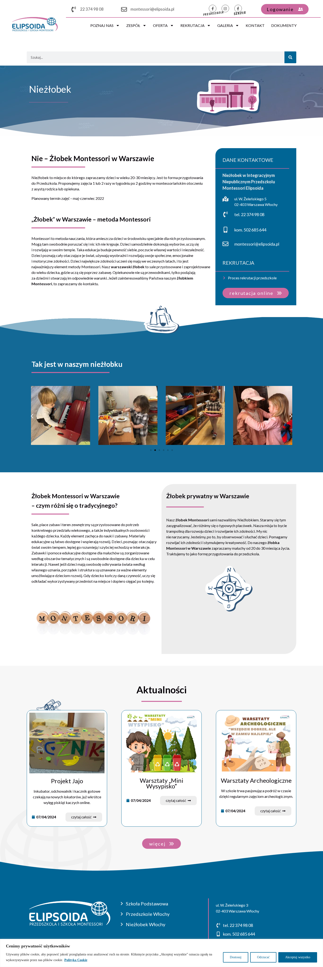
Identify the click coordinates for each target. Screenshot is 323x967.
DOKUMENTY (284, 25)
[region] (161, 953)
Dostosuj (235, 957)
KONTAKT (255, 25)
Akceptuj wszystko (297, 957)
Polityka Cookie (75, 960)
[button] (32, 416)
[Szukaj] (290, 57)
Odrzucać (263, 957)
